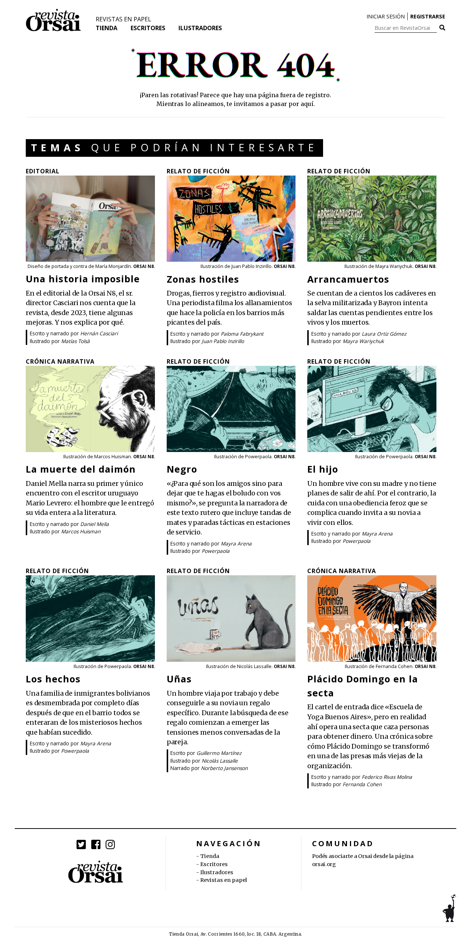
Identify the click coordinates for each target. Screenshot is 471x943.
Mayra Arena (236, 543)
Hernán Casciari (99, 333)
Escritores (148, 28)
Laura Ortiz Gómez (384, 333)
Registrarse (427, 16)
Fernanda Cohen (362, 784)
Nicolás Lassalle (220, 760)
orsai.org (324, 864)
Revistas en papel (123, 19)
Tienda (106, 28)
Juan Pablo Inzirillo (223, 341)
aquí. (308, 103)
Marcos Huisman (80, 531)
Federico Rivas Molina (387, 776)
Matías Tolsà (75, 341)
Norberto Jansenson (224, 767)
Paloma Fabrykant (242, 333)
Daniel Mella (94, 523)
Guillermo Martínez (218, 752)
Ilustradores (200, 28)
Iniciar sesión (385, 16)
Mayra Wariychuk (363, 341)
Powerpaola (216, 550)
